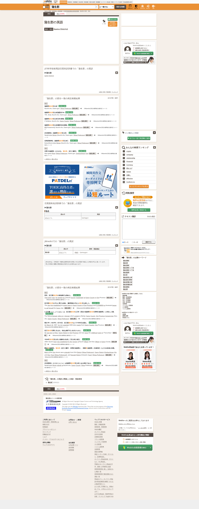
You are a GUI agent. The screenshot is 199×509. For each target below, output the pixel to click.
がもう (47, 218)
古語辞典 (125, 303)
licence (69, 410)
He (45, 333)
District (51, 76)
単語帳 (124, 314)
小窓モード (130, 8)
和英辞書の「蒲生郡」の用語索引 (50, 393)
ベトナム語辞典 (126, 308)
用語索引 (108, 92)
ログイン (148, 8)
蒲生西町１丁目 (128, 268)
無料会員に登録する (138, 210)
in (95, 297)
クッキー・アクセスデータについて (53, 439)
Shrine (54, 135)
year (53, 297)
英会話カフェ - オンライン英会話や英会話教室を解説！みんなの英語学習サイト (104, 481)
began (114, 305)
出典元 (101, 92)
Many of (47, 352)
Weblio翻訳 (151, 216)
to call (46, 308)
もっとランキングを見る (139, 186)
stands (59, 365)
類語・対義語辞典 (100, 424)
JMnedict (75, 406)
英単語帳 (86, 2)
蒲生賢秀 (126, 272)
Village (86, 342)
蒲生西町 (126, 265)
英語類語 (75, 2)
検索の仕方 (46, 424)
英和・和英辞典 (126, 298)
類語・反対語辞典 (127, 297)
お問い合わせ (73, 422)
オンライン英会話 (105, 2)
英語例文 (70, 2)
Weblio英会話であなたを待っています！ (139, 347)
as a (64, 297)
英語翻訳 (98, 2)
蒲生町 (50, 382)
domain (67, 316)
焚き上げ (129, 168)
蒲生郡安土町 (127, 277)
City (87, 153)
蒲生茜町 (126, 260)
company (129, 155)
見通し (128, 175)
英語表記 (96, 249)
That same (48, 297)
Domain (54, 316)
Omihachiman (80, 153)
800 (45, 127)
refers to (60, 316)
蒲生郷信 (126, 287)
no (104, 305)
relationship (130, 158)
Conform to (130, 182)
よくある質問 (142, 428)
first (52, 305)
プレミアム (142, 8)
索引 (104, 92)
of (83, 305)
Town (55, 342)
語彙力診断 (125, 316)
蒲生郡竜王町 (127, 282)
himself (51, 308)
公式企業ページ (73, 445)
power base (67, 305)
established (57, 305)
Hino (56, 333)
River (53, 153)
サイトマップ (47, 432)
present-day (110, 316)
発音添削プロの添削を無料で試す (112, 24)
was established (62, 342)
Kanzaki (73, 355)
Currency (129, 165)
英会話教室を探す (127, 2)
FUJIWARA (99, 305)
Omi (98, 297)
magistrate (79, 297)
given (86, 333)
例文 (58, 14)
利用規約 (45, 427)
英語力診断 (92, 2)
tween (128, 172)
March (49, 325)
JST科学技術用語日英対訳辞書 (71, 11)
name (100, 333)
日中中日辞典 (99, 434)
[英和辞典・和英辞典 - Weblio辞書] (47, 1)
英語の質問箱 (99, 452)
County (66, 121)
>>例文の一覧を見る (51, 159)
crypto (128, 151)
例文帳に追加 (62, 106)
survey (73, 297)
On (45, 325)
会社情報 (71, 447)
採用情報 (71, 450)
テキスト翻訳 (130, 216)
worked (60, 297)
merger (74, 342)
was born (50, 333)
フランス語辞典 (99, 439)
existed (76, 316)
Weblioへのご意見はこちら (127, 424)
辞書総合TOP (47, 434)
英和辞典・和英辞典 (57, 11)
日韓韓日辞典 (99, 437)
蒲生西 (125, 263)
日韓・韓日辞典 (126, 302)
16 (52, 325)
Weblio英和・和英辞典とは (51, 422)
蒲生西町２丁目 (128, 270)
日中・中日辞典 (126, 300)
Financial (129, 161)
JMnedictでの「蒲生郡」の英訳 (59, 241)
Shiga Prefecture (65, 108)
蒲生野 (125, 289)
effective (129, 178)
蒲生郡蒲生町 (127, 284)
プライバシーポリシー (49, 429)
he (56, 297)
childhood (94, 333)
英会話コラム (126, 317)
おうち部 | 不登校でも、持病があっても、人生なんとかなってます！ (104, 489)
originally (67, 352)
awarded (66, 325)
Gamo (46, 76)
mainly (79, 325)
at (84, 297)
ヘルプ (45, 437)
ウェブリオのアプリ (49, 445)
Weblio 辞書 (47, 11)
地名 (76, 252)
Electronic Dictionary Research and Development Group (87, 407)
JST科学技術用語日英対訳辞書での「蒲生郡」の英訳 (69, 68)
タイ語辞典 (125, 307)
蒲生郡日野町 (127, 280)
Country (91, 325)
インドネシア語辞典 (128, 305)
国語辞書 (125, 295)
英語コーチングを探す (117, 2)
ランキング (115, 92)
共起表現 (80, 2)
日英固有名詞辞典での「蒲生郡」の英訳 (63, 203)
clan (48, 305)
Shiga (83, 365)
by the (70, 342)
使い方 (136, 8)
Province (90, 305)
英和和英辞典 (63, 2)
